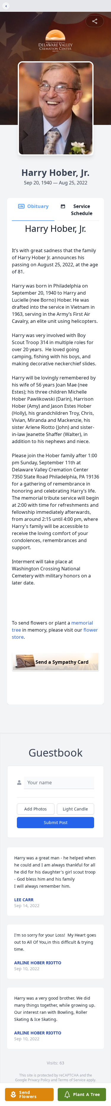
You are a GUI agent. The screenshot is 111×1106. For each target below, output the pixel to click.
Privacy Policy (39, 1079)
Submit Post (55, 822)
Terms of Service (72, 1079)
